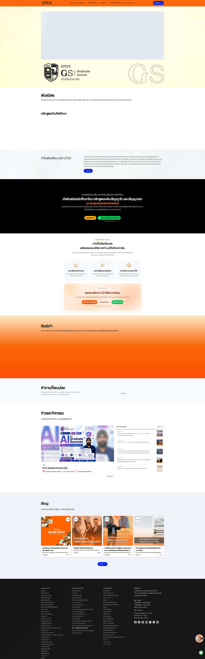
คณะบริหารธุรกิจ (76, 591)
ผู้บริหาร (105, 600)
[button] (202, 637)
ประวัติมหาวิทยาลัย (108, 593)
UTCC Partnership (108, 623)
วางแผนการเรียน (92, 3)
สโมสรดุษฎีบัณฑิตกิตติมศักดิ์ (111, 605)
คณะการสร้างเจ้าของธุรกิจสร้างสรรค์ (81, 621)
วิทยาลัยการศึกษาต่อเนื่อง (79, 623)
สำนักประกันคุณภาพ (108, 635)
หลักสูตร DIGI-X (45, 639)
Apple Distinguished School (111, 626)
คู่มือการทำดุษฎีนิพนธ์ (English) (49, 607)
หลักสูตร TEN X (45, 637)
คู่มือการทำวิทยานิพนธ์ (47, 605)
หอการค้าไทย (106, 591)
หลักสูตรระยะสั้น (45, 646)
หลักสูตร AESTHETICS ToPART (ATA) (51, 628)
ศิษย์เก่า (105, 607)
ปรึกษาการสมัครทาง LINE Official (110, 218)
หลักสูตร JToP (45, 630)
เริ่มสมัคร (103, 3)
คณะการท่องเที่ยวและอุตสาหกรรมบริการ (82, 609)
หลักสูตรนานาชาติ (77, 633)
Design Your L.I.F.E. (129, 3)
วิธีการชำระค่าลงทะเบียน (47, 602)
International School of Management (82, 626)
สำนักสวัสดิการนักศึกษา (109, 628)
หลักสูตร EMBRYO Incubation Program (52, 635)
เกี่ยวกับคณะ (73, 3)
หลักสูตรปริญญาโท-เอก (47, 644)
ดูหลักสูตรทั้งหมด (90, 218)
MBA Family (44, 609)
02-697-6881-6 (146, 603)
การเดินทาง (44, 656)
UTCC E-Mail (107, 644)
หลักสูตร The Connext (47, 632)
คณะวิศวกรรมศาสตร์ (77, 605)
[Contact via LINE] (201, 653)
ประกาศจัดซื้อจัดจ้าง (108, 619)
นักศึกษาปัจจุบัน (45, 653)
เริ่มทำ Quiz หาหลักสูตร (89, 302)
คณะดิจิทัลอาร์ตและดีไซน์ (78, 614)
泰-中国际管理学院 (80, 628)
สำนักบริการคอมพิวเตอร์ (109, 632)
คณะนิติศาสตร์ (76, 607)
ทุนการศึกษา (44, 651)
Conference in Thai (46, 595)
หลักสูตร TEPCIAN (46, 623)
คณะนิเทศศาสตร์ (76, 602)
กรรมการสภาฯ (107, 598)
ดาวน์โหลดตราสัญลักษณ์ (110, 602)
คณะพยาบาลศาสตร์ (77, 616)
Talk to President (108, 621)
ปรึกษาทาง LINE (117, 302)
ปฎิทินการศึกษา (45, 612)
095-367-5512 (142, 607)
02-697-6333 (146, 605)
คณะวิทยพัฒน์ (76, 619)
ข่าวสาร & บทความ (115, 3)
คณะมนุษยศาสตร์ (77, 598)
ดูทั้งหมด (123, 393)
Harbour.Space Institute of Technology (83, 630)
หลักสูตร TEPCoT (46, 619)
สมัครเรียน (157, 3)
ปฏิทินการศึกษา (107, 612)
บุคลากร (43, 591)
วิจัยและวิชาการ (45, 593)
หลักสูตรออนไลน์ (45, 649)
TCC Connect (107, 642)
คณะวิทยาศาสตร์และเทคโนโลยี (80, 600)
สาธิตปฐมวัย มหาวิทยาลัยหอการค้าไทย (113, 637)
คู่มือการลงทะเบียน (46, 600)
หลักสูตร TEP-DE (46, 626)
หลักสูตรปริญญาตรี (46, 642)
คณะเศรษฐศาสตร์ (77, 595)
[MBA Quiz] (199, 642)
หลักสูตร (81, 3)
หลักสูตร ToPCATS (46, 621)
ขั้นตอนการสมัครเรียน (47, 614)
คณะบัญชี (74, 593)
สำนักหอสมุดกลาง (108, 630)
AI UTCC (105, 639)
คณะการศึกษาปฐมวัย (78, 612)
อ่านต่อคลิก (88, 171)
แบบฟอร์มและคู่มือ (45, 598)
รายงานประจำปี (107, 616)
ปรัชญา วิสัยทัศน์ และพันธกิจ (110, 595)
